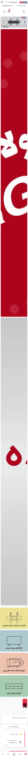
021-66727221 (19, 6)
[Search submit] (2, 2)
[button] (24, 22)
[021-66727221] (24, 5)
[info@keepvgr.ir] (12, 5)
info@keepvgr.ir (6, 6)
